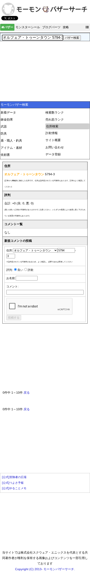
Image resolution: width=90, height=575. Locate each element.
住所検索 (52, 126)
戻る (27, 392)
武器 (4, 126)
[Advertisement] (45, 70)
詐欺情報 (51, 133)
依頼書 (5, 154)
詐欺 (30, 270)
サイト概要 (53, 140)
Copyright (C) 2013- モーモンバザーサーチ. (45, 569)
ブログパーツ (51, 27)
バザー (8, 27)
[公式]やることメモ (14, 488)
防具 (4, 133)
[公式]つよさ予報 (13, 482)
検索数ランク (54, 112)
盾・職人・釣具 (11, 140)
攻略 (66, 27)
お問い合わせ (54, 147)
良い (20, 270)
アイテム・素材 (11, 147)
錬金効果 (7, 119)
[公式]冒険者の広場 (14, 477)
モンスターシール (28, 27)
